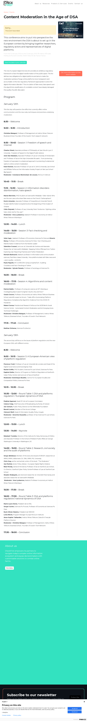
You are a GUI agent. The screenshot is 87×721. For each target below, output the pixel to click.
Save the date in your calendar (15, 62)
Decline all (74, 712)
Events (70, 3)
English (4, 701)
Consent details (6, 715)
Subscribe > (75, 698)
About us (38, 3)
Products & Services (59, 3)
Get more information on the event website (71, 73)
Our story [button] (9, 568)
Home (6, 12)
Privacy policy (17, 715)
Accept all (74, 708)
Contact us (79, 3)
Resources (46, 3)
